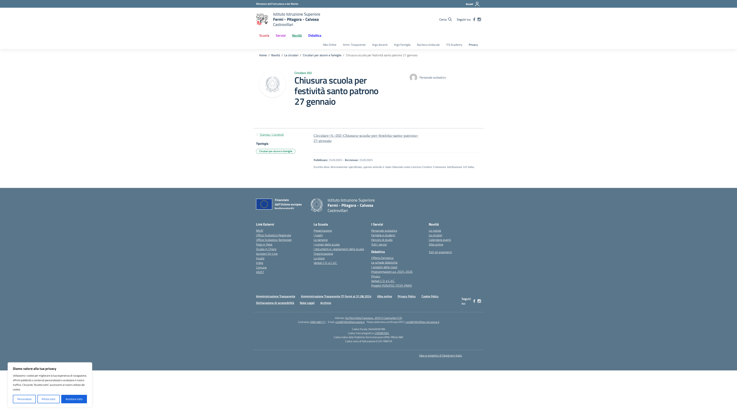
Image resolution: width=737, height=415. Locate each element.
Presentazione (323, 230)
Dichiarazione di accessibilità (275, 302)
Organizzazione (323, 253)
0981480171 (318, 322)
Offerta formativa (382, 258)
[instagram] (479, 19)
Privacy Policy (407, 296)
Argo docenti (380, 44)
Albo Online (329, 44)
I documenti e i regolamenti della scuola (339, 249)
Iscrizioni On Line (267, 253)
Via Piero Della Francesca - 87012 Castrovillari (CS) (373, 318)
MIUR (259, 230)
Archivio (325, 302)
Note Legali (307, 302)
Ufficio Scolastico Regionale (273, 235)
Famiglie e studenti (383, 235)
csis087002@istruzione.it (350, 322)
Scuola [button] (264, 35)
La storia (319, 258)
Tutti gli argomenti (440, 252)
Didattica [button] (314, 35)
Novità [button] (297, 35)
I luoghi (318, 235)
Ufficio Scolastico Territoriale (274, 239)
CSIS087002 (382, 333)
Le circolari (435, 235)
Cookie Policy (430, 296)
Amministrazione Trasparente (275, 296)
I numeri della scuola (327, 244)
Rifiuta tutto (48, 399)
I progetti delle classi (384, 267)
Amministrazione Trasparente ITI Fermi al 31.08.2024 (336, 296)
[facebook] (474, 19)
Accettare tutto (74, 399)
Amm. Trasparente (354, 44)
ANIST (260, 272)
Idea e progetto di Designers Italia (440, 355)
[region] (50, 384)
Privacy (473, 44)
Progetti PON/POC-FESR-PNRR (391, 285)
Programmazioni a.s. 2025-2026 (391, 271)
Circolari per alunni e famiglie (275, 151)
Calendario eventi (440, 239)
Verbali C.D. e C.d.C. (325, 263)
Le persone (321, 239)
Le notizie (435, 230)
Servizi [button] (281, 35)
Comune (261, 267)
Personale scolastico (384, 230)
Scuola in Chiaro (266, 249)
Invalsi (260, 258)
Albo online (436, 244)
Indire (259, 263)
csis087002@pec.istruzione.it (422, 322)
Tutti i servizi (379, 244)
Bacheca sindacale (428, 44)
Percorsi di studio (381, 239)
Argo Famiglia (402, 44)
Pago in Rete (264, 244)
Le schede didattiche (384, 262)
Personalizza (24, 399)
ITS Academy (454, 44)
